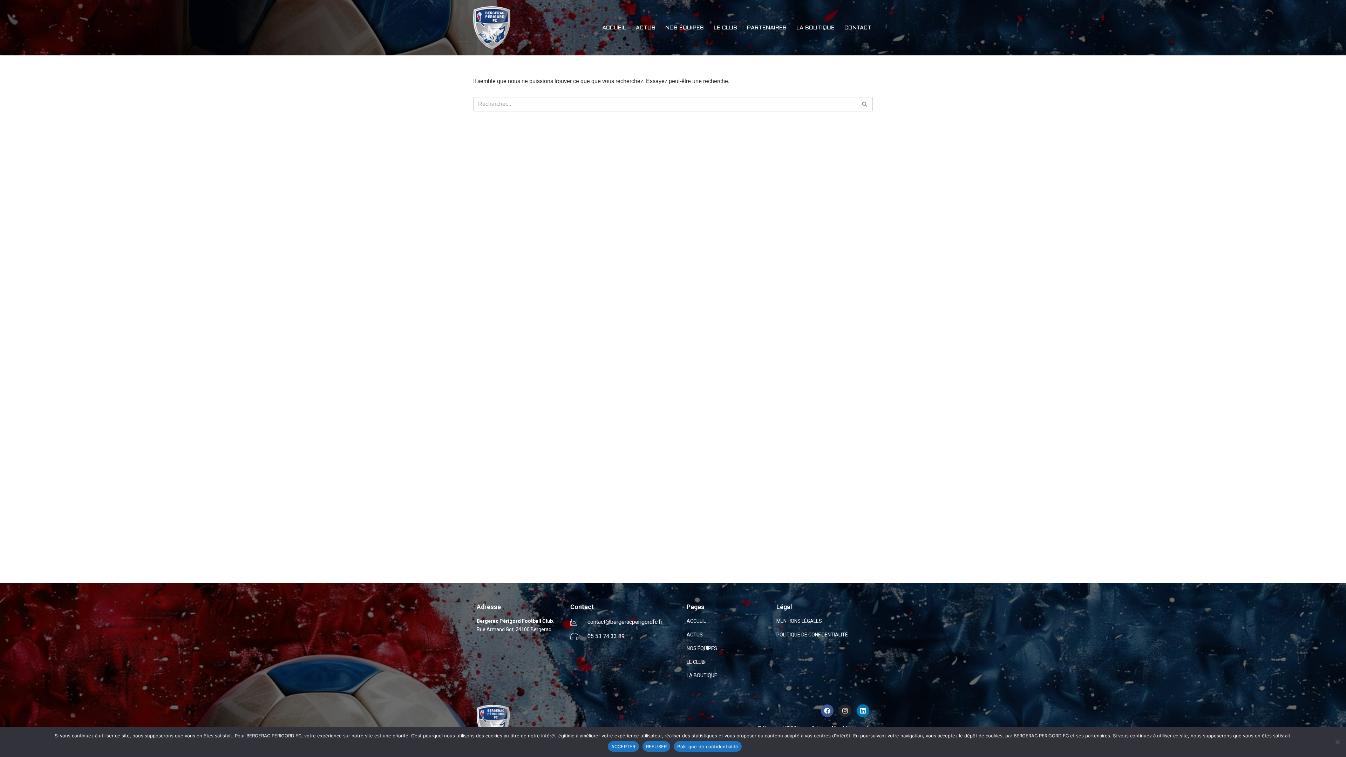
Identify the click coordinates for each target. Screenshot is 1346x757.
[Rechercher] (865, 104)
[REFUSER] (1337, 741)
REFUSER (656, 746)
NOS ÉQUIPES (684, 27)
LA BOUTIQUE (815, 27)
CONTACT (857, 27)
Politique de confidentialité (707, 746)
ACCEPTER (623, 746)
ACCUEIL (614, 27)
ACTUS (645, 27)
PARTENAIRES (767, 27)
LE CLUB (725, 27)
